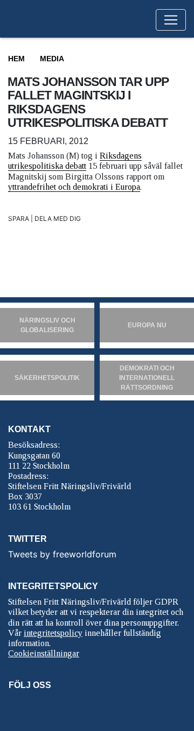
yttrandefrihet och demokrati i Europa (74, 186)
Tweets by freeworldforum (62, 554)
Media (52, 58)
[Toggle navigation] (171, 20)
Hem (16, 58)
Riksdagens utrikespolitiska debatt (75, 160)
